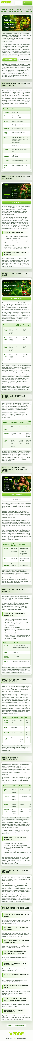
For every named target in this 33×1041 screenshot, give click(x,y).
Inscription (19, 2)
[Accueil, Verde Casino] (6, 3)
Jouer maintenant (10, 59)
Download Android (16, 494)
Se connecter (27, 2)
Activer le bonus (16, 298)
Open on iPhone (16, 499)
